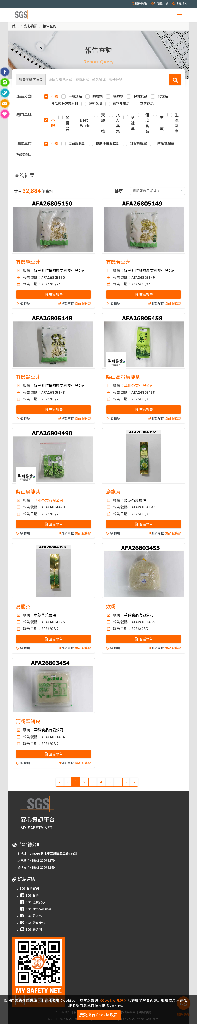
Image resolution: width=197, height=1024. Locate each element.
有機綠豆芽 (28, 262)
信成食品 (147, 123)
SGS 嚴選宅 (34, 916)
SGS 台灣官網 (29, 888)
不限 (53, 123)
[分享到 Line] (5, 82)
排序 (119, 191)
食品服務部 (83, 303)
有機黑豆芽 (28, 377)
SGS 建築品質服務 (38, 909)
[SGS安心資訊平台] (46, 972)
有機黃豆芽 (118, 262)
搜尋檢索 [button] (181, 4)
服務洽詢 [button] (141, 4)
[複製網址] (5, 93)
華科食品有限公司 (139, 615)
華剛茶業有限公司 (139, 385)
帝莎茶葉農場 (135, 500)
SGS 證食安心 (35, 902)
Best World (85, 123)
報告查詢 (49, 26)
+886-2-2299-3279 (42, 860)
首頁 (15, 26)
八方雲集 (118, 123)
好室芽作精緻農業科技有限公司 (60, 270)
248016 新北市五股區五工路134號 (53, 853)
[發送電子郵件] (5, 103)
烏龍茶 (113, 492)
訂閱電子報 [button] (161, 4)
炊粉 (111, 606)
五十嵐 (162, 123)
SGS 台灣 (32, 895)
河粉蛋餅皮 (28, 721)
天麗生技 (103, 123)
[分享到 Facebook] (5, 72)
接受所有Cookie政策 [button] (98, 1015)
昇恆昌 (67, 123)
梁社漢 (133, 123)
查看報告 (56, 294)
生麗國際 (177, 123)
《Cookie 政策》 (113, 1000)
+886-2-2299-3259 (42, 867)
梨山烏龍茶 (28, 492)
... (118, 782)
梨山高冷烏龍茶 (123, 377)
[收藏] (5, 114)
